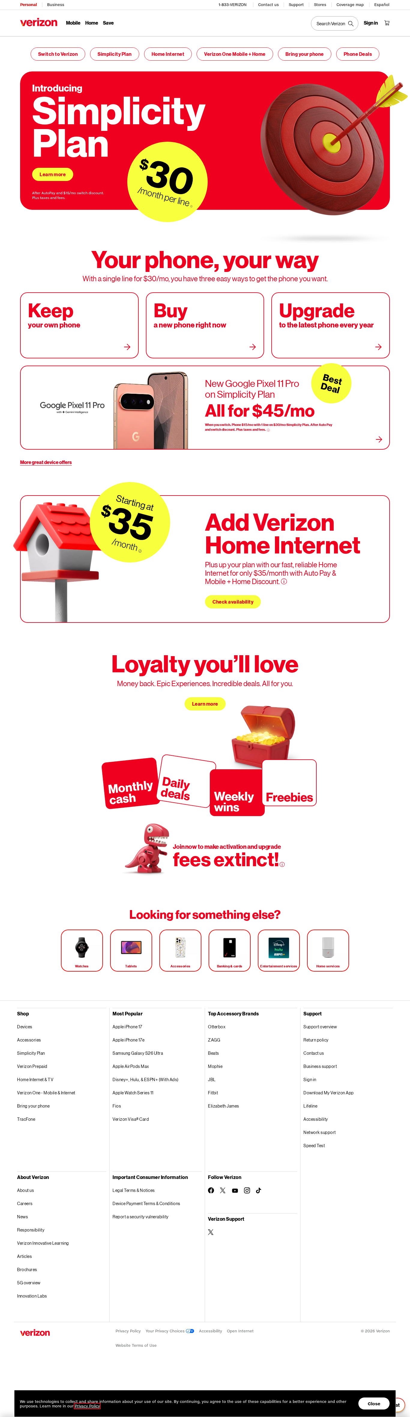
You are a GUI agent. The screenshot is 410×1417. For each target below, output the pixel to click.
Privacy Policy (128, 1331)
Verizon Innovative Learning (43, 1243)
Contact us (268, 4)
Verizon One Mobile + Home (235, 54)
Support (296, 4)
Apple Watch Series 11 (133, 1092)
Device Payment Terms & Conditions (146, 1203)
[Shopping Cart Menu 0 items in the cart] (386, 22)
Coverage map (350, 4)
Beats (213, 1053)
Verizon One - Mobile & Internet (46, 1092)
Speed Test (314, 1145)
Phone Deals (358, 54)
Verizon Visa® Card (131, 1119)
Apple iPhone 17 (127, 1026)
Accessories (29, 1039)
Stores (320, 4)
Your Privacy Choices (166, 1331)
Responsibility (30, 1229)
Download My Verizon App (328, 1092)
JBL (212, 1079)
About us (25, 1190)
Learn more (53, 174)
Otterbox (216, 1026)
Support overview (320, 1026)
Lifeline (310, 1105)
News (22, 1216)
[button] (369, 1385)
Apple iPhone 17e (128, 1039)
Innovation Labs (32, 1295)
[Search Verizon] (334, 23)
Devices (24, 1026)
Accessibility (315, 1119)
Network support (319, 1132)
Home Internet (168, 54)
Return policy (316, 1039)
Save (108, 23)
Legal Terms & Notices (134, 1190)
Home (91, 23)
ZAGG (214, 1039)
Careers (25, 1203)
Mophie (215, 1066)
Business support (320, 1066)
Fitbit (213, 1092)
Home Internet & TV (35, 1079)
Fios (117, 1105)
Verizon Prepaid (32, 1066)
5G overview (29, 1282)
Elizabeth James (223, 1105)
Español (381, 4)
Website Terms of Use (136, 1345)
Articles (24, 1256)
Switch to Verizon (58, 54)
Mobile (73, 23)
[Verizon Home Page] (38, 22)
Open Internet (240, 1331)
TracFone (26, 1119)
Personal (28, 4)
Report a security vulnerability (141, 1216)
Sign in (309, 1079)
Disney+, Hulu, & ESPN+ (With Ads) (146, 1079)
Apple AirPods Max (131, 1066)
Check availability (233, 601)
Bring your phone (304, 54)
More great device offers (46, 462)
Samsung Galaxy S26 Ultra (138, 1053)
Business (55, 4)
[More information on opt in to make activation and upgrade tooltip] (282, 864)
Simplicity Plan (115, 54)
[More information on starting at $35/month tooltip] (140, 551)
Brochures (27, 1269)
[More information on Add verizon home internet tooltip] (284, 581)
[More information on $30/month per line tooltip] (191, 206)
